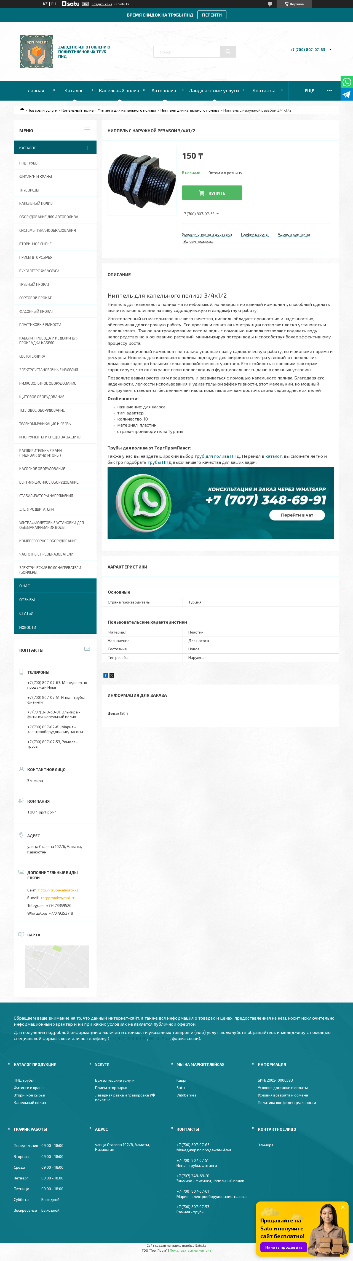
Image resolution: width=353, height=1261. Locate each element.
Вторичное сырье (35, 244)
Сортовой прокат (35, 298)
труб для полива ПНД (217, 456)
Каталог (73, 90)
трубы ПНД (160, 462)
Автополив (164, 90)
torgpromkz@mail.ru (58, 897)
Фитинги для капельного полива (127, 110)
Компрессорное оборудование (48, 541)
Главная (35, 90)
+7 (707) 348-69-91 (128, 1038)
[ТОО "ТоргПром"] (36, 66)
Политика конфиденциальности (287, 1102)
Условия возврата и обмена (283, 1095)
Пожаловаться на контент (190, 1250)
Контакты (263, 90)
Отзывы (27, 599)
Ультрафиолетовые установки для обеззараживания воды (51, 525)
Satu (180, 1087)
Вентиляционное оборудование (49, 482)
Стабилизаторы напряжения (46, 496)
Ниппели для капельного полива (190, 110)
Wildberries (186, 1095)
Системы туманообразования (47, 230)
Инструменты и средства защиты (50, 437)
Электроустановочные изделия (48, 370)
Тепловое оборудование (42, 410)
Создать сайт (102, 4)
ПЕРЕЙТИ (212, 14)
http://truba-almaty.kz (58, 890)
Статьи (26, 613)
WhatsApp (159, 1038)
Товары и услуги (42, 110)
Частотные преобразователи (46, 554)
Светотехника (32, 356)
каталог (273, 456)
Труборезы (29, 190)
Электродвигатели (36, 509)
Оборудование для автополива (48, 217)
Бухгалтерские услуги (39, 271)
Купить (217, 193)
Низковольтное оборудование (47, 383)
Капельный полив (119, 90)
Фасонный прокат (36, 311)
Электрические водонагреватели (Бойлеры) (50, 570)
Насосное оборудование (42, 469)
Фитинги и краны (35, 176)
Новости (27, 627)
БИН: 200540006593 (275, 1080)
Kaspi (181, 1080)
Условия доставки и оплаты (283, 1087)
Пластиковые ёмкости (40, 324)
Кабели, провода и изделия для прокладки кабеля (49, 340)
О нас (24, 585)
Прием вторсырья (35, 257)
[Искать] (228, 51)
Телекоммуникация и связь (45, 424)
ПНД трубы (28, 163)
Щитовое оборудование (41, 397)
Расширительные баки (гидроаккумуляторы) (40, 452)
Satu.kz (200, 1245)
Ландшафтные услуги (214, 90)
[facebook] (105, 676)
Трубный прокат (34, 284)
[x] (111, 676)
